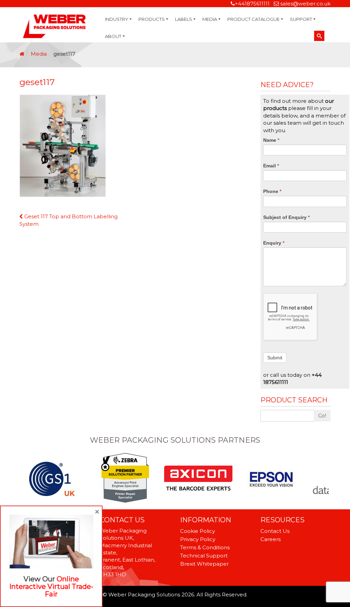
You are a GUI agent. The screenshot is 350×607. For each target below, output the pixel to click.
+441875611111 (252, 3)
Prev (23, 478)
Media (39, 54)
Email (271, 165)
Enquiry (273, 243)
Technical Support (204, 555)
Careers (270, 539)
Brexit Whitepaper (204, 564)
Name (271, 140)
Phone (272, 191)
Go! (322, 416)
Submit (274, 357)
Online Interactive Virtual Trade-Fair (51, 586)
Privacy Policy (197, 539)
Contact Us (275, 531)
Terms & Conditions (205, 547)
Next (326, 478)
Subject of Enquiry (286, 217)
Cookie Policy (197, 531)
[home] (21, 54)
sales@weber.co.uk (305, 3)
